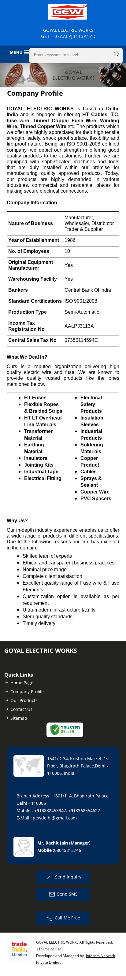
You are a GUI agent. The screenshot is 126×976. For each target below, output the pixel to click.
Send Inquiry (67, 876)
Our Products (24, 700)
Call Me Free (67, 917)
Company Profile (27, 691)
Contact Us (21, 709)
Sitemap (18, 718)
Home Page (21, 683)
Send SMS (67, 894)
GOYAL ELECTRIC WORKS (68, 33)
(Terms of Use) (50, 949)
